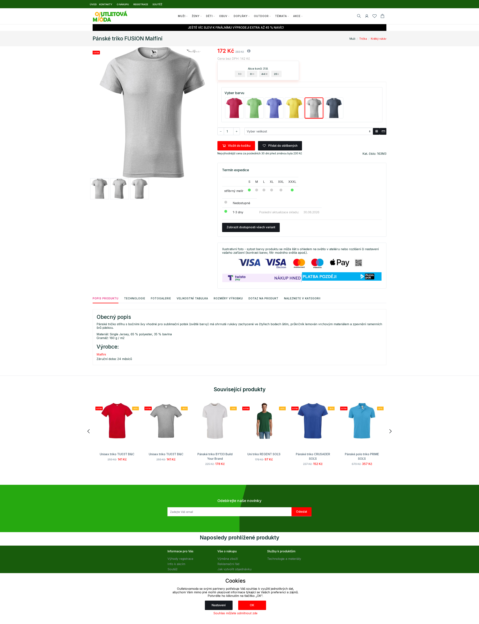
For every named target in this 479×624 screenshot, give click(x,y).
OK (252, 605)
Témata (281, 16)
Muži (181, 16)
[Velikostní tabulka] (376, 131)
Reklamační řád (228, 564)
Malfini (101, 354)
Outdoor (261, 16)
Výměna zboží (227, 559)
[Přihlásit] (366, 17)
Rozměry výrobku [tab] (228, 298)
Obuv (223, 16)
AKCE (296, 16)
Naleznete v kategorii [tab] (302, 298)
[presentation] (88, 431)
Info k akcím (176, 564)
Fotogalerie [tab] (161, 298)
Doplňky (241, 16)
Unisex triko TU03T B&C (117, 454)
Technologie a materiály (284, 559)
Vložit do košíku (239, 145)
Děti (209, 16)
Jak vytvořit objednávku (234, 569)
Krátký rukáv (378, 38)
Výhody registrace (180, 559)
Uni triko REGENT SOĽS (263, 454)
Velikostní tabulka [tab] (192, 298)
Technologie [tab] (134, 298)
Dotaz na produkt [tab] (263, 298)
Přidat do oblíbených (283, 145)
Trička (363, 38)
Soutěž (172, 569)
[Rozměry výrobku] (383, 131)
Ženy (196, 16)
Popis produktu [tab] (105, 298)
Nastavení (219, 605)
